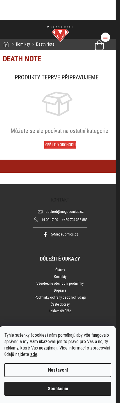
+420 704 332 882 (64, 219)
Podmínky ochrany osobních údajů (60, 297)
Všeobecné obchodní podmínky (60, 283)
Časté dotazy (60, 304)
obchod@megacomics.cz (64, 211)
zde (33, 354)
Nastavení (58, 370)
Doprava (60, 290)
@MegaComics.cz (64, 234)
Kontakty (60, 276)
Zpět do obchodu (60, 144)
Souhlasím (58, 388)
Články (60, 270)
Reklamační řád (60, 311)
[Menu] (105, 37)
